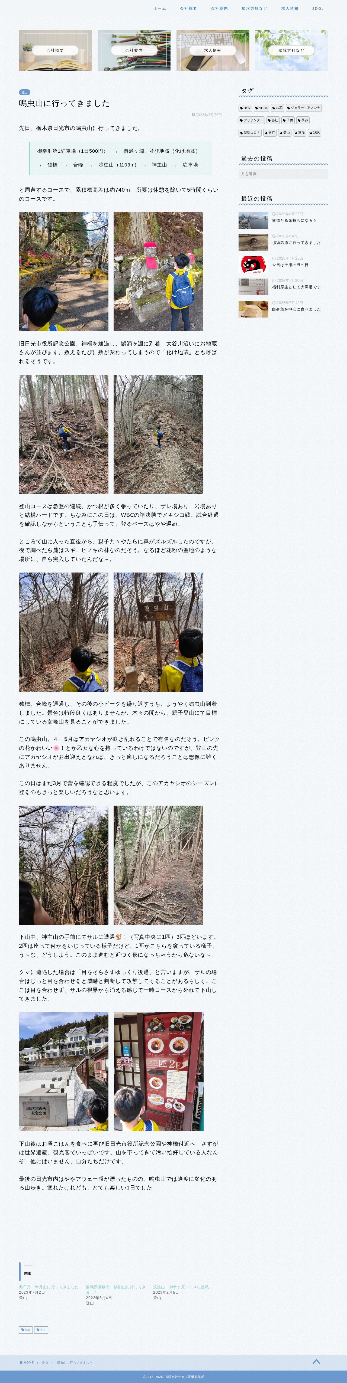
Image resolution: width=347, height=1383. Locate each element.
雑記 (316, 133)
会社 (275, 120)
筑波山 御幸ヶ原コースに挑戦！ (183, 1287)
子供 (290, 120)
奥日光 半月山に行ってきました (49, 1287)
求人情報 (290, 8)
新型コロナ (252, 133)
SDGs (318, 8)
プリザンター (253, 120)
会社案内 (219, 8)
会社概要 (188, 8)
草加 (301, 133)
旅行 (271, 133)
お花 (279, 108)
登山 (25, 92)
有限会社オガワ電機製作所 (27, 7)
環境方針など (255, 8)
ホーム (159, 8)
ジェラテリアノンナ (305, 108)
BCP (247, 108)
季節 (27, 1330)
